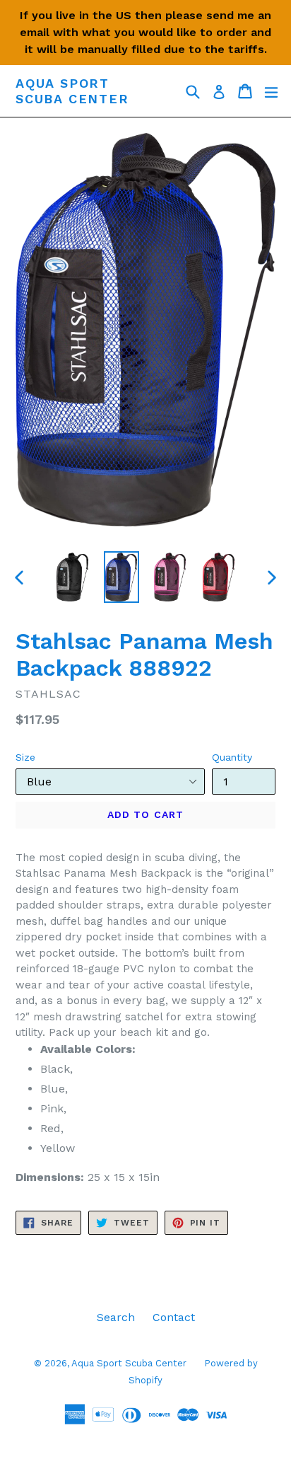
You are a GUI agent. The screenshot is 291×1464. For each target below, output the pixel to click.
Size (25, 757)
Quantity (232, 757)
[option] (72, 577)
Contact (174, 1317)
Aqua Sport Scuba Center (72, 91)
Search (116, 1317)
